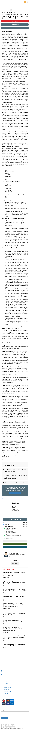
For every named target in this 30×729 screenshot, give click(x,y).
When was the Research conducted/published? (15, 470)
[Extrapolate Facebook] (1, 671)
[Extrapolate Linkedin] (1, 674)
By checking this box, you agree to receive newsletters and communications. (13, 714)
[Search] (11, 10)
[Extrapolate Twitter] (15, 673)
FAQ (5, 685)
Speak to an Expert (15, 493)
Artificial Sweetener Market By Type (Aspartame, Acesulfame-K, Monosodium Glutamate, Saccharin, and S (13, 605)
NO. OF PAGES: (15, 503)
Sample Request (15, 27)
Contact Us (6, 683)
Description (15, 21)
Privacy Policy (7, 687)
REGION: (14, 506)
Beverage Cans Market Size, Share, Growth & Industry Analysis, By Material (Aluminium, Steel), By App (14, 637)
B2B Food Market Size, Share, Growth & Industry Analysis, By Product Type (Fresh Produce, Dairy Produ (14, 613)
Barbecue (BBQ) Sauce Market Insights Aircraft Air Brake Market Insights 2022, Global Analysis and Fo (13, 629)
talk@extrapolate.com (7, 663)
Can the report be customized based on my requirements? (15, 464)
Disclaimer (6, 689)
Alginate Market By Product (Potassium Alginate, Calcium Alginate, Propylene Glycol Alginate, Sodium (14, 582)
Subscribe (4, 718)
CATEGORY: (15, 509)
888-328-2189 (5, 665)
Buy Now (15, 540)
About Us (6, 681)
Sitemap (6, 693)
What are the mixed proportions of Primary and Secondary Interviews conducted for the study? (15, 476)
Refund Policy (7, 691)
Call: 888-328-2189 (15, 560)
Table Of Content (15, 24)
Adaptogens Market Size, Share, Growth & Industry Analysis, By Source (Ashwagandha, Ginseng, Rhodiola (14, 574)
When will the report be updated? (13, 482)
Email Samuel (15, 563)
